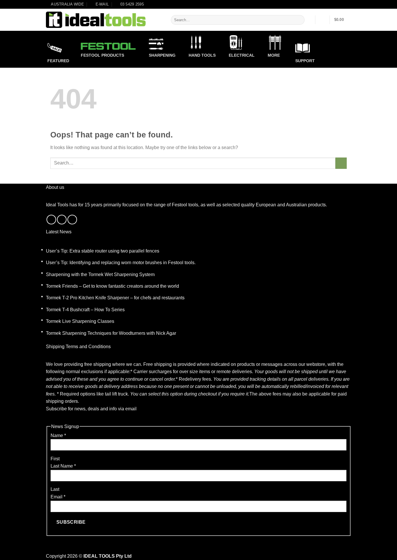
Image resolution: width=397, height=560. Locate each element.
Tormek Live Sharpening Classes (80, 321)
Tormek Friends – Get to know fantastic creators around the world (112, 286)
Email (58, 496)
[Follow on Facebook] (51, 219)
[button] (323, 19)
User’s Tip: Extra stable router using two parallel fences (102, 250)
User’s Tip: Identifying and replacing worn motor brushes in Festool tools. (121, 262)
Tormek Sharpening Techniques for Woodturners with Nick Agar (111, 333)
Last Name (63, 466)
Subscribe (71, 522)
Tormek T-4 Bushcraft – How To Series (85, 309)
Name (58, 435)
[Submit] (299, 20)
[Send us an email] (62, 219)
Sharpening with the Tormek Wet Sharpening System (100, 274)
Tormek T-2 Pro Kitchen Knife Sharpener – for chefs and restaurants (115, 297)
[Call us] (72, 219)
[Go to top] (385, 552)
